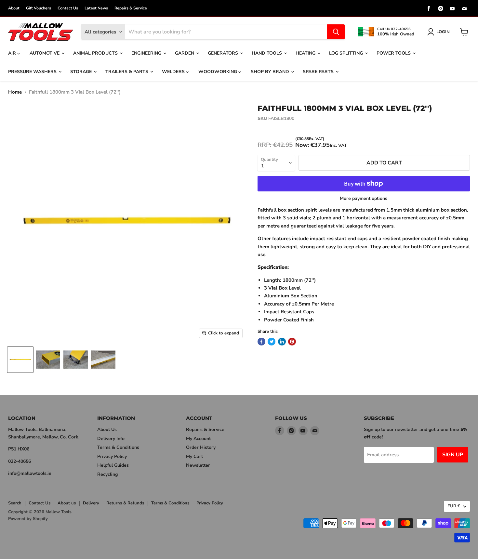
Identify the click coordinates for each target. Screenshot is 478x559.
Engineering (147, 53)
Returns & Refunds (125, 503)
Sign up (452, 454)
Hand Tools (267, 53)
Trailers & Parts (127, 72)
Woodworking (218, 72)
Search (14, 503)
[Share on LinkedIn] (282, 341)
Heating (306, 53)
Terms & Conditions (118, 447)
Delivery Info (111, 439)
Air (12, 53)
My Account (198, 439)
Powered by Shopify (28, 519)
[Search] (336, 31)
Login (443, 32)
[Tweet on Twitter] (271, 341)
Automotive (45, 53)
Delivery (91, 503)
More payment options (363, 198)
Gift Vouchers (38, 8)
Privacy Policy (112, 456)
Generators (223, 53)
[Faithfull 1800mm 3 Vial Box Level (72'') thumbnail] (20, 359)
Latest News (96, 8)
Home (15, 92)
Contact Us (68, 8)
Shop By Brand (270, 72)
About (14, 8)
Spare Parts (319, 72)
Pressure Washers (33, 72)
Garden (185, 53)
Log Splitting (346, 53)
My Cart (194, 456)
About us (67, 503)
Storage (81, 72)
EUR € (453, 506)
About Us (107, 429)
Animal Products (96, 53)
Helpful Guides (113, 465)
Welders (174, 72)
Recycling (107, 474)
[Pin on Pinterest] (292, 341)
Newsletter (198, 465)
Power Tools (394, 53)
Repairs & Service (130, 8)
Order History (201, 447)
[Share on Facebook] (261, 341)
